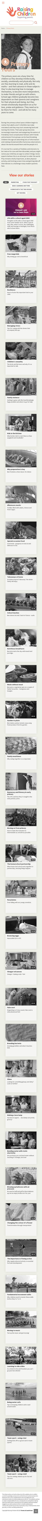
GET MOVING (21, 193)
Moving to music (13, 1330)
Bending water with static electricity (17, 1152)
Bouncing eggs (13, 936)
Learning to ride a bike (16, 1366)
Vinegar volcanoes (14, 972)
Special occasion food (16, 541)
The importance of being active (19, 1259)
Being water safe (14, 1402)
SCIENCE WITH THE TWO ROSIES (21, 189)
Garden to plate (13, 720)
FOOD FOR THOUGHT (30, 182)
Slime (9, 1079)
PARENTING (15, 182)
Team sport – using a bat (16, 1438)
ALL (6, 182)
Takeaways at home (15, 577)
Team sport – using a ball (17, 1474)
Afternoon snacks (14, 505)
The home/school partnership (18, 864)
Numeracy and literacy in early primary (19, 793)
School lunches (13, 613)
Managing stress (13, 326)
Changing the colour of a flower (19, 1223)
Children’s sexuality (15, 362)
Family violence (13, 398)
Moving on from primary (16, 828)
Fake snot (11, 1008)
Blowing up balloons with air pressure (18, 1188)
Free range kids (13, 254)
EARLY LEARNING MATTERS (21, 186)
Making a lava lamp (14, 1115)
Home (3, 28)
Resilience (11, 290)
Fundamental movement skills (19, 1295)
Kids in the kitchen (14, 433)
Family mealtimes (14, 756)
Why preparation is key (16, 469)
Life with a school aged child (18, 218)
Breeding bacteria (14, 1043)
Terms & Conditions (27, 1510)
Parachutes (11, 900)
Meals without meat (15, 685)
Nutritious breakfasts (15, 649)
